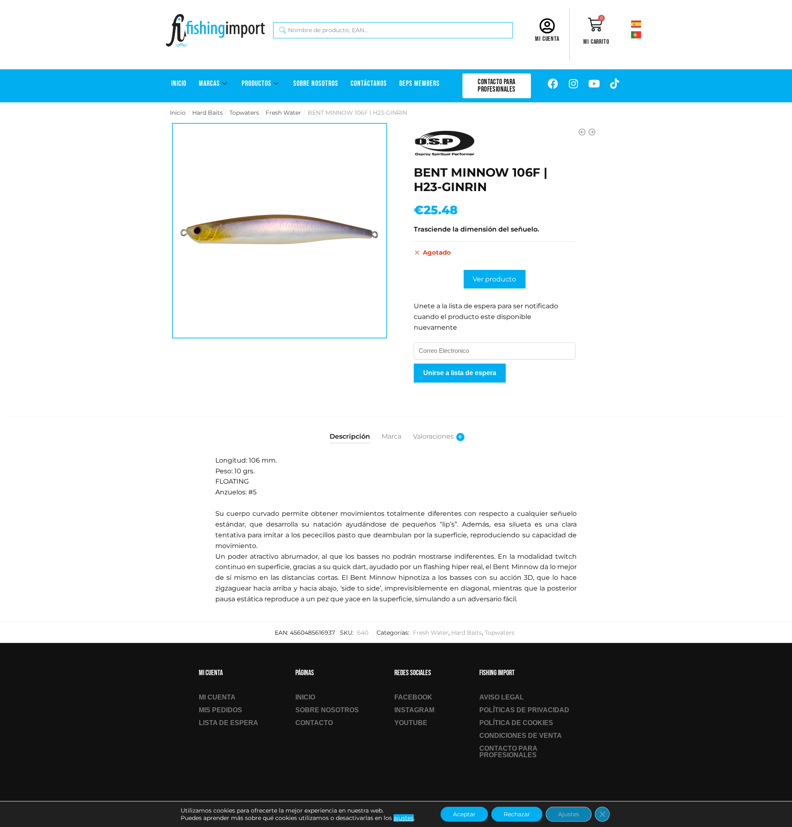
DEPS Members (419, 83)
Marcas (209, 83)
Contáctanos (369, 83)
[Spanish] (647, 23)
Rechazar (517, 814)
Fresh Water (283, 112)
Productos (256, 83)
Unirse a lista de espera (459, 372)
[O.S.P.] (445, 143)
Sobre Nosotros (315, 83)
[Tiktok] (614, 83)
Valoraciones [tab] (433, 436)
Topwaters (244, 112)
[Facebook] (552, 83)
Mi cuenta (547, 39)
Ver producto (494, 279)
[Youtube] (594, 83)
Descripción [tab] (350, 436)
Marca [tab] (391, 436)
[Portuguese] (647, 34)
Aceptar (464, 814)
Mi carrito (596, 42)
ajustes (404, 818)
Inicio (178, 83)
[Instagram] (573, 83)
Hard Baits (207, 112)
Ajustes (568, 814)
